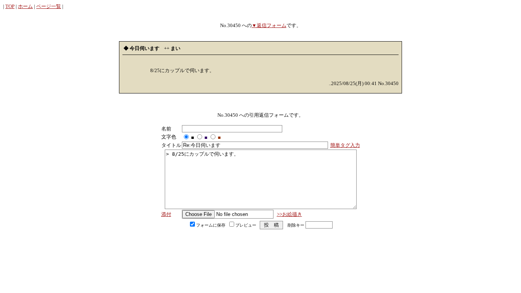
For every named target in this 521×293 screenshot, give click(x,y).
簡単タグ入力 (345, 145)
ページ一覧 (48, 6)
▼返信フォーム (269, 25)
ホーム (25, 6)
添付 (166, 214)
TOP (9, 6)
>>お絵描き (289, 214)
